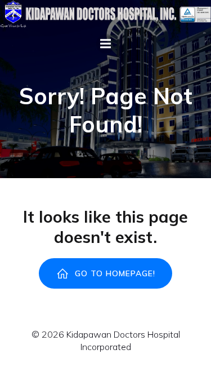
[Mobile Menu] (105, 44)
